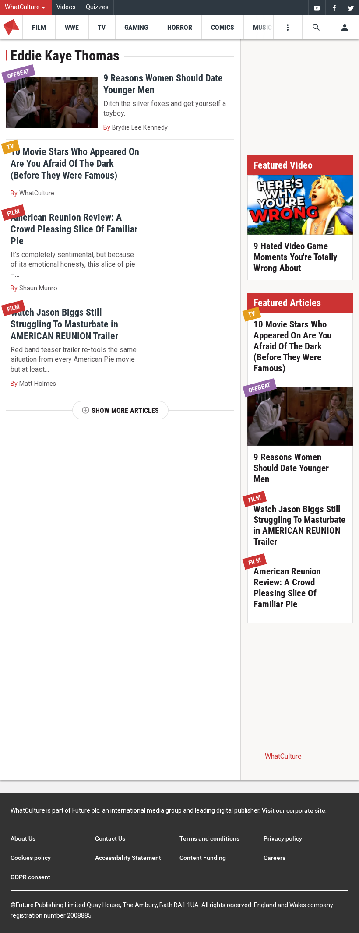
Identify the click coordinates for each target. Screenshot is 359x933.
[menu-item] (38, 27)
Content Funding (203, 857)
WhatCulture (283, 756)
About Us (23, 838)
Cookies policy (31, 857)
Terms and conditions (209, 838)
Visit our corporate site (293, 810)
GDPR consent (30, 876)
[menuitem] (26, 7)
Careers (274, 857)
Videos (66, 7)
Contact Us (110, 838)
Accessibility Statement (128, 857)
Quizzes (97, 7)
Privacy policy (283, 838)
